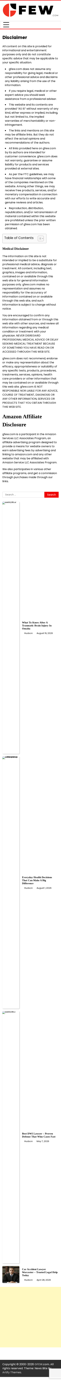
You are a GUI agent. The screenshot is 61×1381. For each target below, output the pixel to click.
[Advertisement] (30, 1317)
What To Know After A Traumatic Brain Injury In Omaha (37, 625)
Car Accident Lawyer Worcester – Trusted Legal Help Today (40, 1272)
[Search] (56, 24)
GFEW (39, 1364)
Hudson (28, 633)
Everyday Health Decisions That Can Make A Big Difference (37, 880)
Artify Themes (11, 1372)
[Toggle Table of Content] (39, 238)
